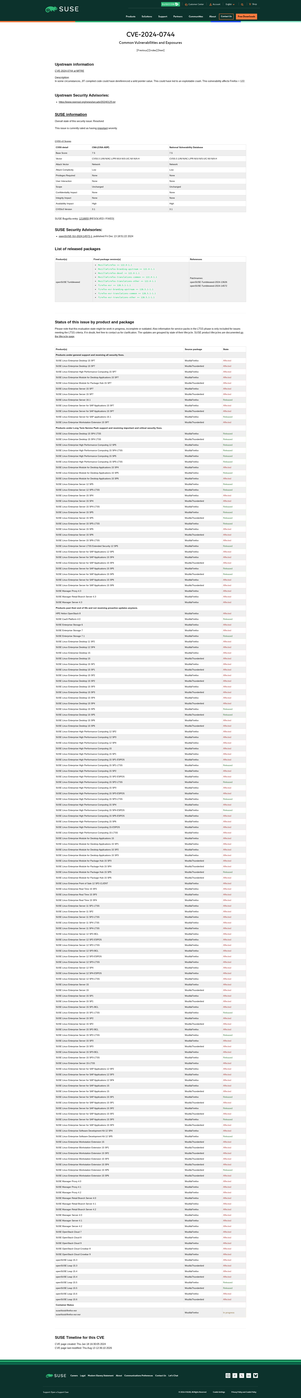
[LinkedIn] (248, 1375)
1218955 (84, 218)
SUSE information (71, 114)
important (102, 128)
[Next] (161, 50)
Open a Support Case (60, 1392)
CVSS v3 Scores (63, 141)
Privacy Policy (236, 1392)
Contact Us (226, 16)
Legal (82, 1375)
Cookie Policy (251, 1392)
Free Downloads (246, 16)
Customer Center (196, 4)
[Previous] (142, 50)
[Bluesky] (255, 1375)
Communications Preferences (138, 1375)
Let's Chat (173, 1375)
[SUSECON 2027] (170, 4)
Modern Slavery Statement (101, 1375)
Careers (74, 1375)
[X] (241, 1375)
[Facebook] (234, 1375)
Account (216, 4)
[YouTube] (228, 1375)
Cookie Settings (219, 1392)
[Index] (153, 50)
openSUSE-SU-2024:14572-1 (75, 236)
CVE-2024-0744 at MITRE (69, 71)
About (119, 1375)
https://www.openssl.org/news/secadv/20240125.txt (87, 102)
